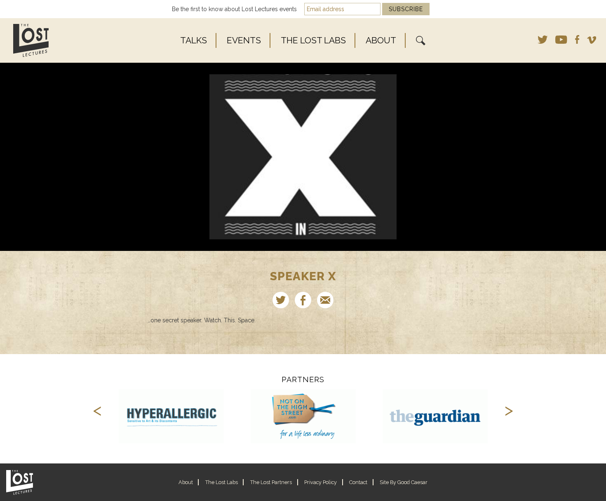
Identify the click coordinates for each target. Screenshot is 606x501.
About (381, 40)
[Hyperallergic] (171, 416)
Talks (193, 40)
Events (244, 40)
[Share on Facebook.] (303, 300)
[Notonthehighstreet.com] (303, 416)
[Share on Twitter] (280, 300)
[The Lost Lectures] (55, 40)
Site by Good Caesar (403, 482)
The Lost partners (271, 482)
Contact (358, 482)
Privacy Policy (320, 482)
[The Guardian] (435, 416)
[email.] (325, 300)
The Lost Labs (313, 40)
